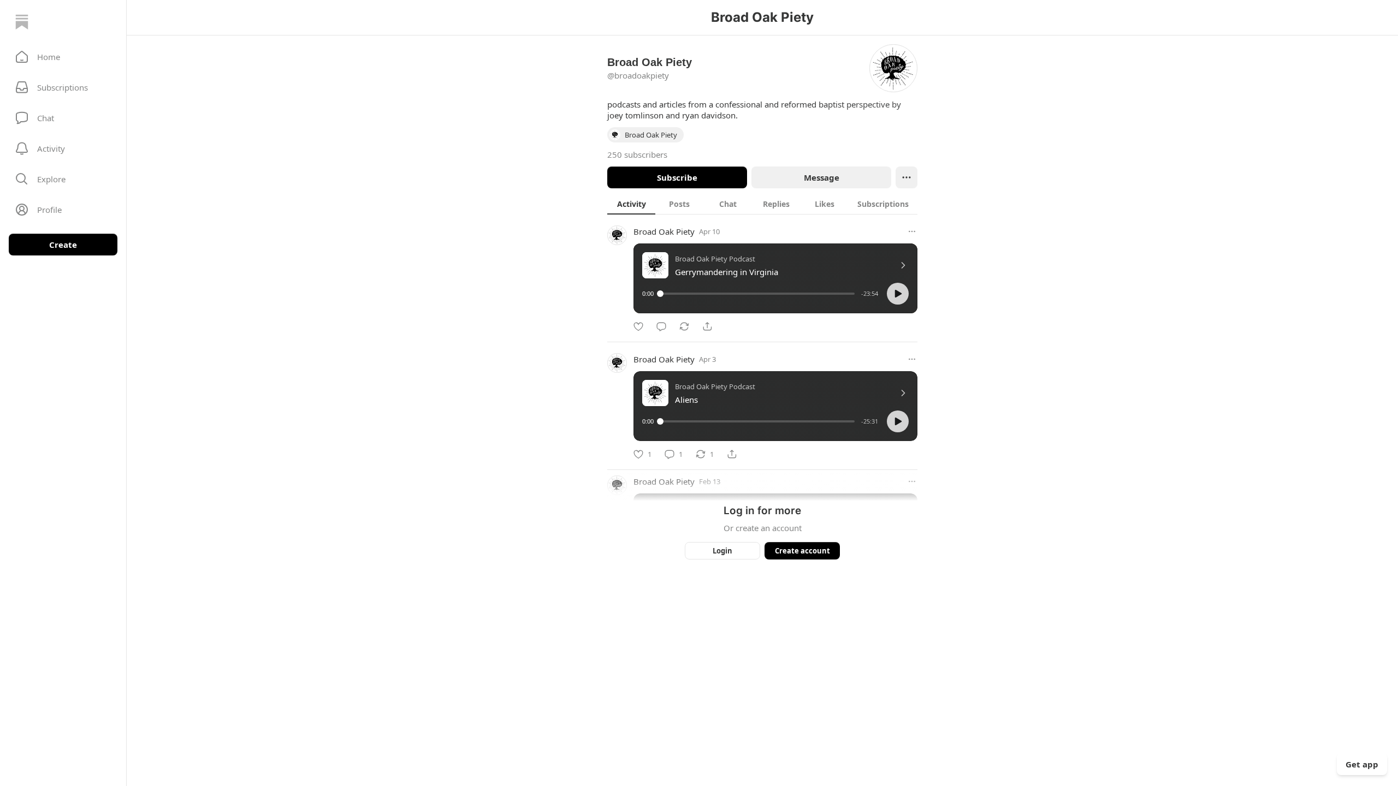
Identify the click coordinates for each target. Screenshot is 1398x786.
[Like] (638, 326)
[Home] (22, 22)
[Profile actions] (906, 177)
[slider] (757, 293)
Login (722, 551)
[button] (63, 57)
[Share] (707, 326)
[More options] (912, 231)
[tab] (631, 204)
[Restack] (684, 326)
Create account (802, 551)
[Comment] (661, 326)
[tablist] (762, 204)
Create (63, 244)
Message (821, 177)
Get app (1362, 764)
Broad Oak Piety (664, 231)
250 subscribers (637, 154)
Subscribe (677, 177)
